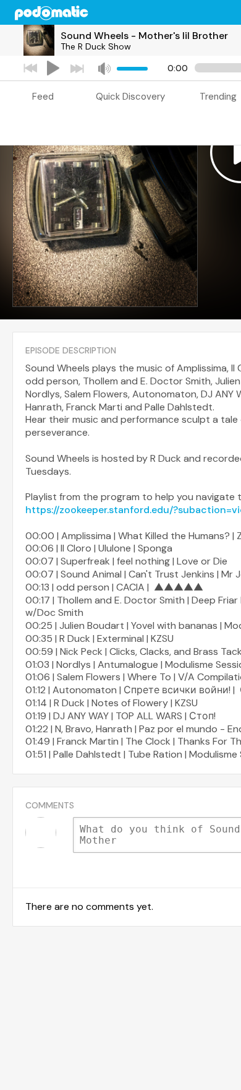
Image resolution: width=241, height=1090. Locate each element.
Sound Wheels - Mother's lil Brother (144, 35)
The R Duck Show (96, 46)
